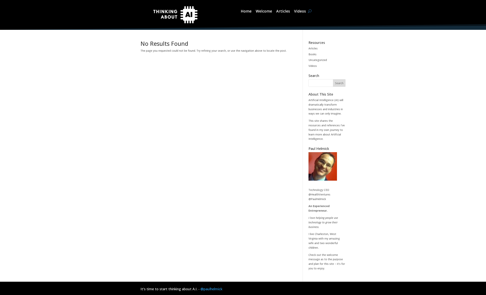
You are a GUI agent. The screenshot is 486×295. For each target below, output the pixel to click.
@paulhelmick (211, 289)
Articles (283, 11)
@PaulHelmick (317, 199)
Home (246, 11)
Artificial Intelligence (321, 100)
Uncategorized (317, 60)
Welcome (264, 11)
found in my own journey (323, 130)
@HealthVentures (319, 194)
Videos (300, 11)
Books (312, 54)
